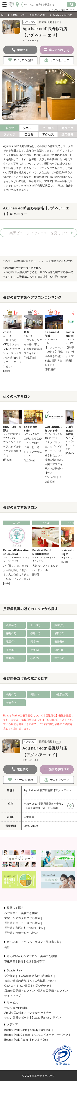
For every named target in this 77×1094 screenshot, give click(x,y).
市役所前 (9, 961)
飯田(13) (59, 633)
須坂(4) (59, 649)
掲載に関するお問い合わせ (52, 276)
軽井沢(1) (60, 658)
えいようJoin (40, 1039)
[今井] (6, 583)
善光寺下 (11, 702)
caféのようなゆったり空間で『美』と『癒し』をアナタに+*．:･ (33, 447)
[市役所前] (30, 357)
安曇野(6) (60, 641)
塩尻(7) (10, 641)
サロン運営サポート (16, 1017)
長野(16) (11, 694)
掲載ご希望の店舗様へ (18, 980)
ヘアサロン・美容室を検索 (21, 913)
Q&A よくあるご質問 (17, 985)
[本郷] (6, 370)
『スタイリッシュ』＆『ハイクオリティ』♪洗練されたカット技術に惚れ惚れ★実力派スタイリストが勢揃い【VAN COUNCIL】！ (54, 460)
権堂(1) (34, 694)
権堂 (28, 961)
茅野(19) (11, 633)
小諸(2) (34, 658)
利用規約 (47, 975)
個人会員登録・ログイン (52, 990)
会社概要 (9, 975)
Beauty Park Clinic (15, 1029)
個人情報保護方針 (29, 975)
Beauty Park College (17, 1034)
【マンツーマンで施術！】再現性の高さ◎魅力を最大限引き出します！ (54, 356)
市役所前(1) (61, 694)
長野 (7, 947)
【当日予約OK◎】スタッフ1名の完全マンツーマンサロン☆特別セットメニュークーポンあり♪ (12, 353)
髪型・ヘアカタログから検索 (22, 918)
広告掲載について (45, 980)
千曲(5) (10, 649)
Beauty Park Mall (40, 1029)
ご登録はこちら (26, 276)
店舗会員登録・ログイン (19, 990)
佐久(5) (34, 649)
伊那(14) (35, 633)
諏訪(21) (59, 625)
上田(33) (35, 625)
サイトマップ (12, 995)
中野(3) (10, 658)
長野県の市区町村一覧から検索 (23, 928)
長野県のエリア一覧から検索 (22, 923)
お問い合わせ (41, 985)
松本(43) (11, 625)
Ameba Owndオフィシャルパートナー (28, 1012)
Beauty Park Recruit (16, 1039)
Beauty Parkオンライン (46, 1017)
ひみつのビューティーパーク (50, 1034)
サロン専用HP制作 (16, 1007)
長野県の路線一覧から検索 (21, 932)
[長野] (68, 360)
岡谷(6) (34, 641)
